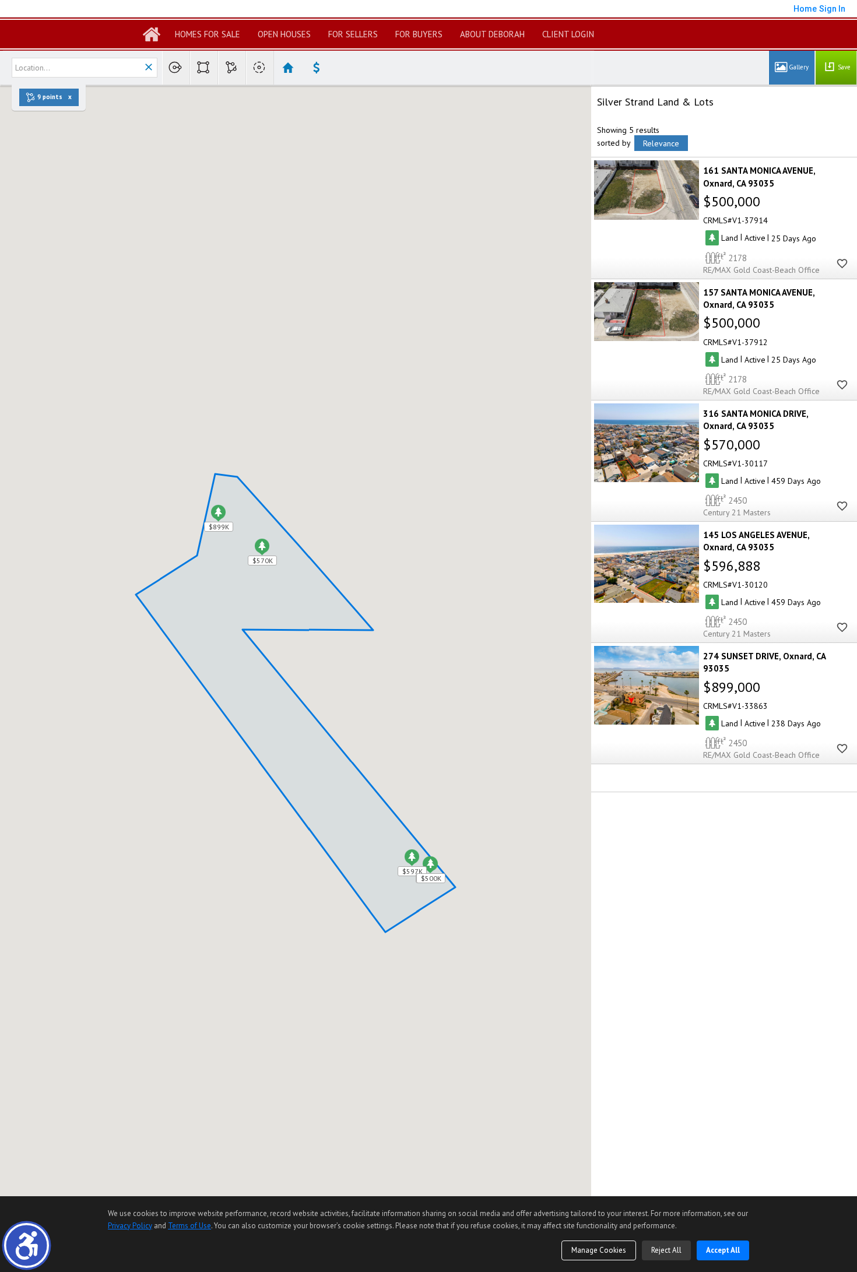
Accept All (723, 1250)
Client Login (568, 34)
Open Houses (284, 34)
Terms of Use (189, 1226)
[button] (26, 1245)
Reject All (666, 1250)
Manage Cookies (598, 1250)
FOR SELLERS (353, 34)
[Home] (151, 34)
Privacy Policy (130, 1226)
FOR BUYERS (418, 34)
